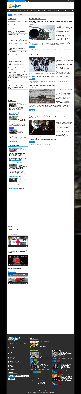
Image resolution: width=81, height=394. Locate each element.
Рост (36, 24)
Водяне (43, 81)
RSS (10, 364)
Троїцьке (70, 49)
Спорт (55, 10)
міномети (53, 81)
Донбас (41, 49)
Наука (39, 10)
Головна (11, 350)
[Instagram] (38, 383)
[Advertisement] (53, 6)
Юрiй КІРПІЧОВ (20, 117)
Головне (13, 10)
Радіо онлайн (12, 369)
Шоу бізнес (59, 372)
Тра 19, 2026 (64, 351)
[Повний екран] (26, 246)
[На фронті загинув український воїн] (42, 57)
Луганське (44, 49)
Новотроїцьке (48, 49)
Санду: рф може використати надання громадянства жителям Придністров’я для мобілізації (16, 48)
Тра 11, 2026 (64, 374)
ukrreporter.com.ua (22, 344)
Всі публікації (12, 357)
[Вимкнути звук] (24, 246)
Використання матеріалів (14, 361)
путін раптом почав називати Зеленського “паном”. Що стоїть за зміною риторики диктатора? (16, 64)
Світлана (47, 341)
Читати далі (31, 78)
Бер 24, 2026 (20, 148)
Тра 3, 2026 (20, 103)
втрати (46, 81)
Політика (19, 10)
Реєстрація (11, 366)
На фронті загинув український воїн (38, 54)
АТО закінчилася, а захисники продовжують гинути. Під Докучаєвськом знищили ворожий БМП (50, 22)
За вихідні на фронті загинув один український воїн (42, 85)
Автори (10, 352)
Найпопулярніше (12, 354)
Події (24, 10)
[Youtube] (41, 383)
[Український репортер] (9, 10)
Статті (17, 114)
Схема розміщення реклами (15, 362)
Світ (28, 10)
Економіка (44, 10)
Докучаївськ (37, 49)
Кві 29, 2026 (20, 116)
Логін (10, 365)
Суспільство (33, 10)
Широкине (54, 112)
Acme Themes (51, 392)
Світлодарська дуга (65, 49)
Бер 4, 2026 (42, 361)
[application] (18, 241)
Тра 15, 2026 (42, 341)
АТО (34, 49)
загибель (37, 112)
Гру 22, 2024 (20, 178)
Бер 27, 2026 (42, 352)
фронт (51, 112)
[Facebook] (36, 383)
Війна (31, 49)
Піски (61, 49)
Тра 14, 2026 (64, 362)
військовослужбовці (38, 81)
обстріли (56, 81)
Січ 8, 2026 (20, 162)
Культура (50, 10)
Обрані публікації (12, 358)
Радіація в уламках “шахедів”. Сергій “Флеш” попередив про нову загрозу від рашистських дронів (17, 36)
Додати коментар (34, 82)
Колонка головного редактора (16, 160)
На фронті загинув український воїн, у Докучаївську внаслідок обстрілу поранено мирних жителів (50, 116)
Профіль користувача (13, 367)
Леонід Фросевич (21, 104)
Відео (59, 10)
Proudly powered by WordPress (33, 392)
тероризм (60, 81)
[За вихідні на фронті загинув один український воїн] (42, 89)
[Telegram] (43, 383)
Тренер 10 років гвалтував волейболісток (16, 57)
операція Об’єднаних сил (55, 49)
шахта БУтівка (64, 81)
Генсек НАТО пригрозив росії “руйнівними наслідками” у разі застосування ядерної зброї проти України (17, 40)
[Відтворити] (9, 246)
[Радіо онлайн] (63, 10)
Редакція (11, 360)
